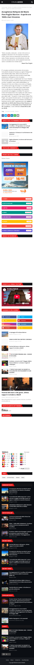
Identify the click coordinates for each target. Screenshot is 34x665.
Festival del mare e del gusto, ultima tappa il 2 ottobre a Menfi (19, 347)
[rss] (9, 320)
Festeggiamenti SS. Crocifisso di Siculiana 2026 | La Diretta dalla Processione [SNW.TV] (20, 574)
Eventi (16, 199)
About (11, 660)
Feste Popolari (16, 203)
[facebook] (9, 317)
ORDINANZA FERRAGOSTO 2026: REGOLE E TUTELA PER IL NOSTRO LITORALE (20, 505)
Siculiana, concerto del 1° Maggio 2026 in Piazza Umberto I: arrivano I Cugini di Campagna (20, 362)
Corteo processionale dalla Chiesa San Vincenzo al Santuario (19, 517)
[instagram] (9, 324)
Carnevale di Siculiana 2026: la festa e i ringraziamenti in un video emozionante (20, 581)
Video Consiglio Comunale (16, 230)
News (16, 212)
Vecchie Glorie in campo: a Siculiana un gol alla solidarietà (20, 588)
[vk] (24, 324)
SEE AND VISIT (16, 217)
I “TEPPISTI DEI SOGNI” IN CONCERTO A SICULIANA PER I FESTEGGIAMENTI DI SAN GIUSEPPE (20, 371)
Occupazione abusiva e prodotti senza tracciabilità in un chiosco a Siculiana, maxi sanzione (20, 490)
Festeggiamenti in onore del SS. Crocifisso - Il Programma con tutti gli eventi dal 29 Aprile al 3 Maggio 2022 (19, 126)
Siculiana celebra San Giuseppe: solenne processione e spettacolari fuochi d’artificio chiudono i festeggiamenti (20, 533)
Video (16, 226)
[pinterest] (24, 320)
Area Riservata (25, 660)
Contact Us (17, 660)
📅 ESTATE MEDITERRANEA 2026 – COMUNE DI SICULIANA (20, 355)
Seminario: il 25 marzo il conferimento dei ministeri (20, 133)
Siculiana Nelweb (21, 662)
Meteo (16, 208)
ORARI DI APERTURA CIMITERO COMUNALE (20, 339)
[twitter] (24, 317)
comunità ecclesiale (9, 111)
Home (7, 660)
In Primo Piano (10, 477)
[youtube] (9, 327)
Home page (4, 7)
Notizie (9, 7)
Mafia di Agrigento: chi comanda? (18, 618)
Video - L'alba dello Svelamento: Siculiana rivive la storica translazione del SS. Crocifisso (20, 525)
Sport (16, 221)
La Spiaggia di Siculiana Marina (17, 332)
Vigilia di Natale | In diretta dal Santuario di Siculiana (20, 140)
